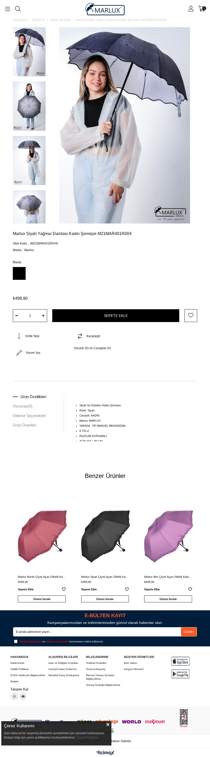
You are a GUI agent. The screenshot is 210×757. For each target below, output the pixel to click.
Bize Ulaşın (130, 663)
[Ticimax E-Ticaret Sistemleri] (105, 753)
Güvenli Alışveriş (95, 669)
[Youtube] (23, 696)
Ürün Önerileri (24, 425)
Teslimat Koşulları (96, 663)
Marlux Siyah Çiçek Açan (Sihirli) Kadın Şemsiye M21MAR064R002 (105, 576)
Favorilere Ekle (64, 590)
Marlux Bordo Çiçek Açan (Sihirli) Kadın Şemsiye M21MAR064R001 (42, 576)
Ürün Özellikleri (33, 397)
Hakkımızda (17, 663)
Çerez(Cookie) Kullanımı (62, 669)
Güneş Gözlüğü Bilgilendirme (103, 685)
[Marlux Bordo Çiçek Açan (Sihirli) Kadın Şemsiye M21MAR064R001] (42, 531)
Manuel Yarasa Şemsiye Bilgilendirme (100, 677)
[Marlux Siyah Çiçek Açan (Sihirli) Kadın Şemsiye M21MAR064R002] (105, 531)
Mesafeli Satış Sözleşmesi (63, 675)
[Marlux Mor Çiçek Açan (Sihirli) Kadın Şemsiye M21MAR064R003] (168, 531)
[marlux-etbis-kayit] (184, 718)
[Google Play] (180, 673)
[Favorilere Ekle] (191, 316)
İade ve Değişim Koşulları (63, 663)
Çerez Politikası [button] (87, 737)
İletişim (14, 681)
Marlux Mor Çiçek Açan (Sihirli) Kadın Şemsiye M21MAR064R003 (168, 576)
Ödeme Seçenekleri (29, 415)
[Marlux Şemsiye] (105, 9)
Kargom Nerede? (134, 669)
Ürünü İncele (41, 599)
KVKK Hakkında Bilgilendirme (27, 675)
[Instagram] (14, 696)
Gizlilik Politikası (19, 669)
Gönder (189, 632)
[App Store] (180, 661)
